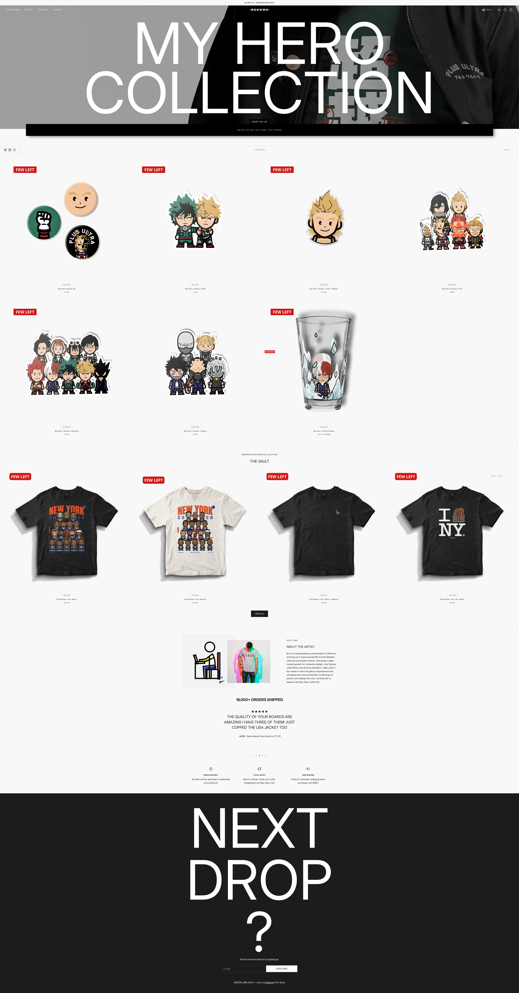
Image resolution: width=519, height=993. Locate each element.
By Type (29, 10)
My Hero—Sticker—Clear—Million (324, 289)
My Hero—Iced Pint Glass (323, 431)
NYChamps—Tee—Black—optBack (323, 599)
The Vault (43, 10)
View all (259, 613)
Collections (12, 10)
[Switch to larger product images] (5, 149)
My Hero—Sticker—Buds (195, 289)
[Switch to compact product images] (14, 149)
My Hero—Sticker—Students (67, 431)
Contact (57, 10)
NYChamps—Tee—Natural (195, 599)
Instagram (270, 982)
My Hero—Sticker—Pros (452, 289)
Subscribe (281, 968)
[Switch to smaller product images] (10, 149)
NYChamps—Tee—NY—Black (452, 599)
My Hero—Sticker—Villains (195, 431)
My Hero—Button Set (66, 289)
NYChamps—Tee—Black (67, 599)
